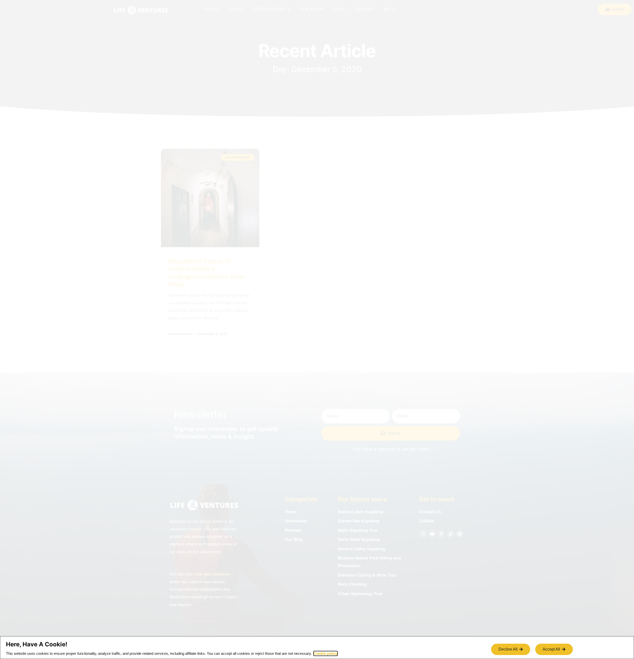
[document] (317, 329)
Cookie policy (325, 653)
